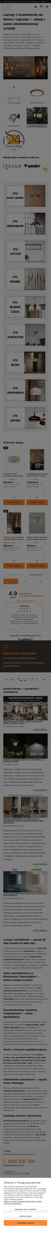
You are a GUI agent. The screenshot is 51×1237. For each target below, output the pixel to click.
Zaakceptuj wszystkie (25, 1223)
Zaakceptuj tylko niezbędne (25, 1209)
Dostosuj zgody (26, 1216)
